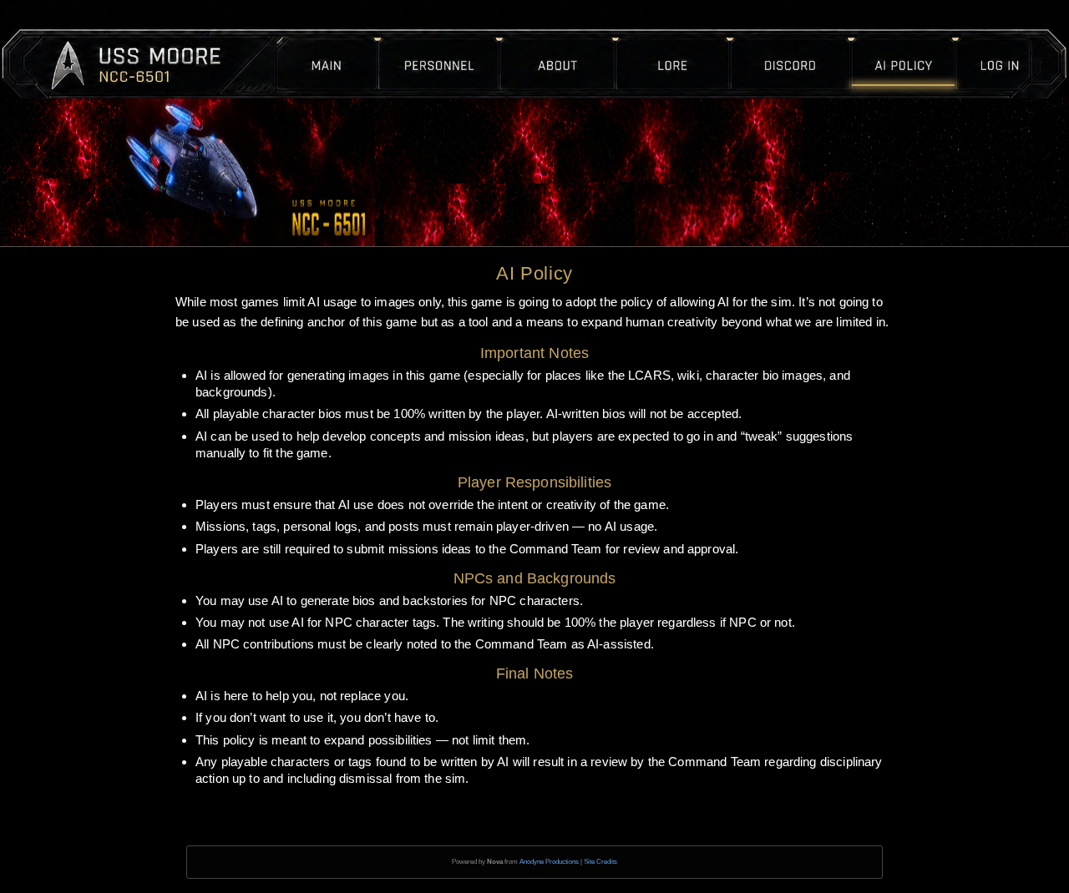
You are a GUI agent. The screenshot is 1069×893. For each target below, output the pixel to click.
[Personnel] (457, 37)
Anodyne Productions (549, 861)
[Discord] (765, 37)
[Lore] (663, 37)
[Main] (342, 37)
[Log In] (974, 37)
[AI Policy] (878, 37)
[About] (572, 37)
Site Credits (600, 861)
